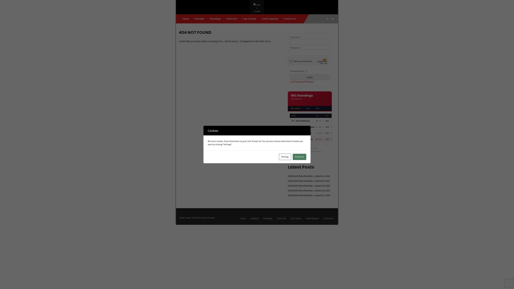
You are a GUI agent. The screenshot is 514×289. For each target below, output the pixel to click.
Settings (285, 156)
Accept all (299, 156)
